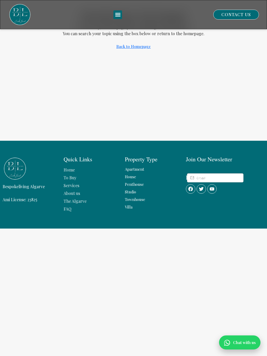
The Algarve (75, 201)
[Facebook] (190, 189)
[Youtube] (212, 189)
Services (71, 185)
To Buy (70, 177)
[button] (117, 14)
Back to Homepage (133, 46)
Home (69, 170)
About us (72, 193)
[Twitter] (201, 189)
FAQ (67, 209)
